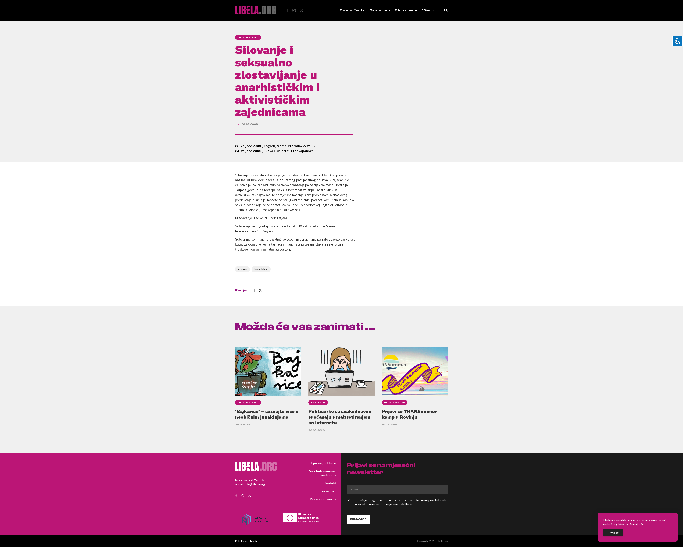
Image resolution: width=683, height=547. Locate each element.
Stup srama (406, 10)
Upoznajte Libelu (323, 463)
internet (242, 269)
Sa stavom (380, 10)
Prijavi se (358, 519)
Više (426, 10)
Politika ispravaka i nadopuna (322, 473)
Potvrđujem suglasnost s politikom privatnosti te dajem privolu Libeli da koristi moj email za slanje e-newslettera (400, 502)
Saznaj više (636, 524)
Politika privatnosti (246, 541)
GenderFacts (352, 10)
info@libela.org (255, 484)
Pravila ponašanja (323, 499)
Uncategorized (248, 37)
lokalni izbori (261, 269)
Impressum (327, 491)
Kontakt (330, 483)
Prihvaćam (613, 532)
